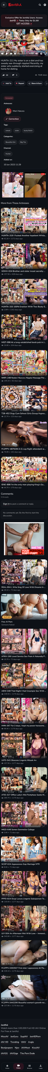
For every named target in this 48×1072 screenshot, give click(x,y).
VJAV (23, 1042)
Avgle (31, 1042)
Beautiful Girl (10, 142)
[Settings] (45, 5)
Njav (17, 1047)
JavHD (13, 20)
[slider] (21, 53)
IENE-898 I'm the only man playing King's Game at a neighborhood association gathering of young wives (24, 484)
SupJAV (24, 1036)
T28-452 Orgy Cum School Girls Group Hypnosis (24, 413)
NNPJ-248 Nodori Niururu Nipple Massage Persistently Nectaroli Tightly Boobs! (24, 377)
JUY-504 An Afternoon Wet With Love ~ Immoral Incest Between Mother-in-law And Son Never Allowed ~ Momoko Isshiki (24, 933)
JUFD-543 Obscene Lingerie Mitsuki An (18, 760)
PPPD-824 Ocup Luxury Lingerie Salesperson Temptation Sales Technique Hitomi (24, 898)
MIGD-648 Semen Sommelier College (18, 829)
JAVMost (25, 1047)
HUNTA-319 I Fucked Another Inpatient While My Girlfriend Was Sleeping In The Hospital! (24, 235)
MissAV (4, 1036)
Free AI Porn (6, 622)
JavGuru (14, 1036)
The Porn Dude (27, 1053)
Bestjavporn (7, 1047)
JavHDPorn (35, 1036)
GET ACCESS (22, 23)
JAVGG (4, 1053)
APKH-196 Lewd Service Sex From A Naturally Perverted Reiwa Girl (24, 656)
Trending (14, 1042)
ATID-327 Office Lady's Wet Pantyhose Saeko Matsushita (24, 795)
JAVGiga (14, 1053)
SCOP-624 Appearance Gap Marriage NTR (20, 864)
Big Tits (23, 142)
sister (17, 130)
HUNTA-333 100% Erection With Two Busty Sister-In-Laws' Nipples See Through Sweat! (24, 306)
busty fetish (28, 130)
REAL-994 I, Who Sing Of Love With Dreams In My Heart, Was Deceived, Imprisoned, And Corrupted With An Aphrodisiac (24, 587)
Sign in (6, 503)
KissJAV (36, 1047)
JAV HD (4, 1042)
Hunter (8, 154)
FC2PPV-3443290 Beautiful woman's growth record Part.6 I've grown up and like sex (24, 1002)
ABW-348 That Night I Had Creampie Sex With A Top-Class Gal (24, 691)
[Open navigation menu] (4, 5)
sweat (8, 130)
